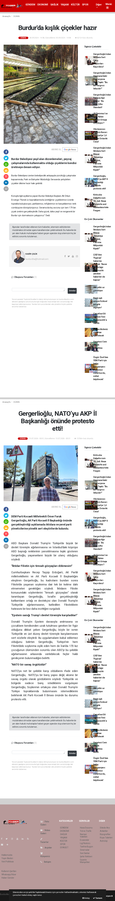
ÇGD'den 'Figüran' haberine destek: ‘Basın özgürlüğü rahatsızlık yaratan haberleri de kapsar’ (100, 267)
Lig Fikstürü (85, 843)
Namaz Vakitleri (83, 835)
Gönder (72, 290)
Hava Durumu (86, 827)
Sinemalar (84, 850)
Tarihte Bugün (86, 846)
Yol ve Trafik (85, 831)
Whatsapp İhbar (8, 874)
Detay (87, 898)
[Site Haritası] (3, 844)
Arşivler (48, 847)
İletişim (47, 862)
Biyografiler (105, 834)
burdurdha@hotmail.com (37, 259)
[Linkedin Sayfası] (24, 839)
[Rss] (29, 839)
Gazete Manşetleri (85, 861)
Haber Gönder (7, 878)
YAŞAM (65, 4)
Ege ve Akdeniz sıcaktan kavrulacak (100, 332)
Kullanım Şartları (8, 871)
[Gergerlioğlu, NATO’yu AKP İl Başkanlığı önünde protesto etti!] (41, 473)
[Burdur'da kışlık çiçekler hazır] (41, 94)
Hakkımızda (6, 855)
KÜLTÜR (75, 4)
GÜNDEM (30, 4)
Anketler (104, 831)
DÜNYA (16, 16)
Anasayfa (6, 16)
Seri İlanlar (85, 853)
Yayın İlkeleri (7, 858)
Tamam (98, 898)
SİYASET (64, 847)
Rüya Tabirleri (106, 837)
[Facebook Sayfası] (3, 839)
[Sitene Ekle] (9, 844)
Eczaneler (84, 840)
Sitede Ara (105, 827)
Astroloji (103, 841)
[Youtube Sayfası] (18, 839)
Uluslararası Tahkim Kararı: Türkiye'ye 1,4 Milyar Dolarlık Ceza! (100, 135)
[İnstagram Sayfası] (13, 839)
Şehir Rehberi (86, 856)
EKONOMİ (42, 4)
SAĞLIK (54, 4)
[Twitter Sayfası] (8, 839)
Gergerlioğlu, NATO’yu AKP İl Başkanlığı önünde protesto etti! (100, 182)
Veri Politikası (7, 861)
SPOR (85, 4)
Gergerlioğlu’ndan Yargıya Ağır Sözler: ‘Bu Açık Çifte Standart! (102, 101)
